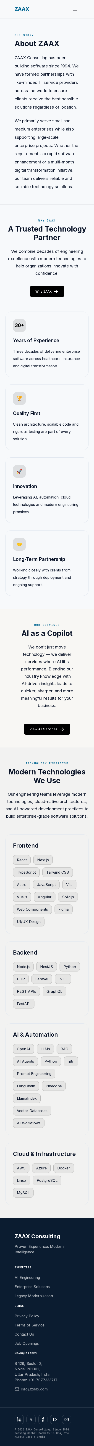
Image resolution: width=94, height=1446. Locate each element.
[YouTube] (66, 1419)
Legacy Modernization (34, 1296)
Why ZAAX (47, 291)
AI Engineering (27, 1277)
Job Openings (27, 1343)
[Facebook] (42, 1419)
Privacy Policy (27, 1316)
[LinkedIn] (19, 1419)
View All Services (47, 729)
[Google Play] (54, 1419)
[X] (31, 1419)
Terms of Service (29, 1325)
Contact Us (24, 1334)
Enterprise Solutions (32, 1286)
